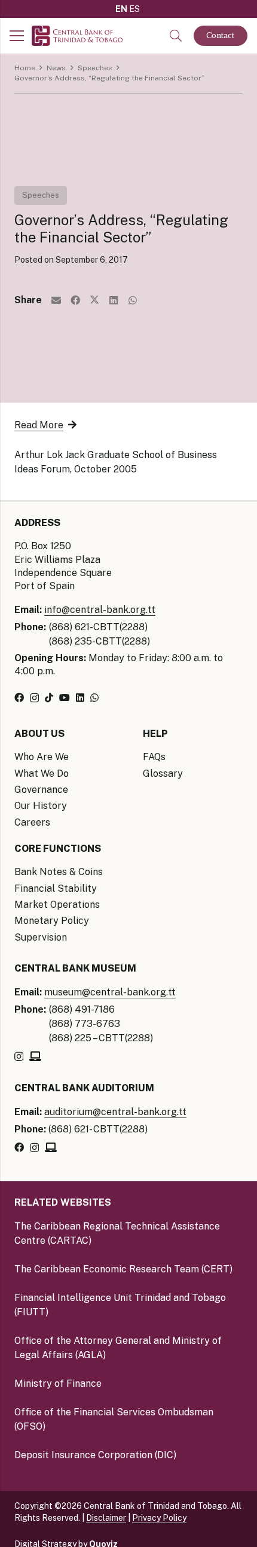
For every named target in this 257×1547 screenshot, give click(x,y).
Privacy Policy (159, 1518)
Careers (32, 822)
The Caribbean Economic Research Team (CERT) (123, 1269)
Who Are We (41, 756)
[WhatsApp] (94, 697)
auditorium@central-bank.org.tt (115, 1112)
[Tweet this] (94, 300)
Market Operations (57, 904)
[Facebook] (19, 697)
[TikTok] (49, 697)
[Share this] (75, 300)
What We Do (41, 773)
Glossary (163, 773)
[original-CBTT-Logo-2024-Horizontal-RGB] (77, 36)
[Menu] (17, 36)
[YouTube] (64, 697)
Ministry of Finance (58, 1383)
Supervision (40, 937)
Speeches (40, 195)
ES (134, 9)
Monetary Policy (51, 920)
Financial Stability (55, 888)
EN (121, 9)
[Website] (35, 1056)
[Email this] (56, 300)
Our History (40, 805)
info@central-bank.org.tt (99, 609)
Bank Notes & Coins (58, 871)
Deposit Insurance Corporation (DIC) (95, 1455)
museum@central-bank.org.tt (110, 992)
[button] (176, 36)
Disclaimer (106, 1518)
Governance (41, 789)
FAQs (154, 756)
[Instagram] (34, 698)
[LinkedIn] (80, 697)
